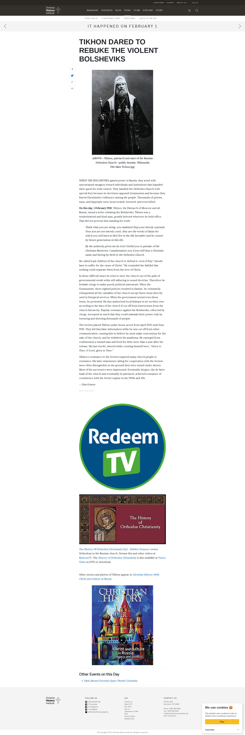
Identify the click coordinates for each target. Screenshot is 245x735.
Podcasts (107, 10)
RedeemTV (85, 558)
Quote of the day (148, 18)
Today (127, 10)
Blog (118, 10)
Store (159, 10)
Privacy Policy (129, 716)
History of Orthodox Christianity (117, 558)
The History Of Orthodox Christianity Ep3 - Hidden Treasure (114, 549)
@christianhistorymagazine (98, 712)
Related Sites (129, 719)
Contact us (128, 702)
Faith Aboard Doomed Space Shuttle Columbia (110, 681)
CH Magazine (93, 707)
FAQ (126, 714)
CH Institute (92, 704)
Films (137, 10)
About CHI (182, 3)
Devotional (130, 18)
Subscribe (159, 3)
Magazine (92, 10)
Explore (148, 10)
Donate (170, 3)
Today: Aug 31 (91, 18)
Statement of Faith (131, 711)
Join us (127, 709)
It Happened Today (111, 18)
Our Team (128, 707)
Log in (195, 3)
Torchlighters (93, 709)
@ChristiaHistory (94, 702)
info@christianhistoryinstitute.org (176, 713)
